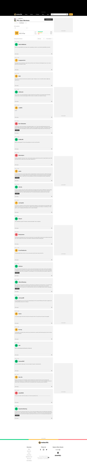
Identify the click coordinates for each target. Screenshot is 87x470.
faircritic (19, 377)
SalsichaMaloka (21, 44)
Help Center (29, 451)
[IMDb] (48, 457)
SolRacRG (19, 139)
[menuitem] (26, 14)
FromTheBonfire (21, 250)
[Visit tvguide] (58, 453)
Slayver (19, 219)
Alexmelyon (20, 155)
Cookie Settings (29, 460)
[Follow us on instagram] (43, 450)
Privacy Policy (29, 454)
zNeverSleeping (21, 282)
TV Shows (37, 14)
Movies (31, 14)
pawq (18, 171)
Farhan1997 (20, 361)
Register (71, 14)
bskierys (19, 266)
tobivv (19, 314)
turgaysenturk (20, 60)
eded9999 (20, 393)
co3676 (19, 108)
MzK (18, 76)
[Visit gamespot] (58, 450)
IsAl (18, 345)
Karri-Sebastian (21, 124)
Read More (17, 130)
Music (43, 14)
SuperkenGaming (21, 409)
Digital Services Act (29, 456)
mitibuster (19, 92)
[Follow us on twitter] (46, 450)
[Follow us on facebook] (40, 450)
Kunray (19, 330)
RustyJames (20, 234)
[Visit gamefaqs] (58, 455)
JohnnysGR (20, 298)
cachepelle (20, 203)
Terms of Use (29, 458)
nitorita (19, 187)
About (29, 449)
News (48, 14)
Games (26, 14)
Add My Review (48, 19)
